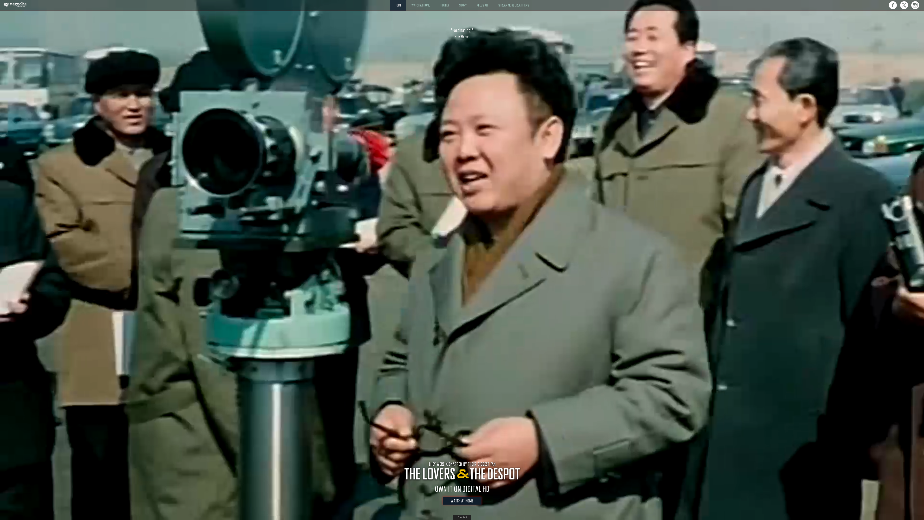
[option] (462, 33)
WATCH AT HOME (462, 500)
